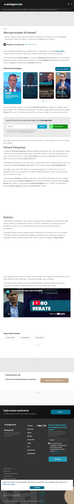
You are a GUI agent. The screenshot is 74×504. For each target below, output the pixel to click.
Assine (59, 412)
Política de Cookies (9, 478)
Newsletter (53, 9)
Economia (32, 9)
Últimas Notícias (13, 9)
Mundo (26, 9)
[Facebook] (45, 426)
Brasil (21, 9)
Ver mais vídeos (62, 69)
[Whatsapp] (41, 426)
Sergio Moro (60, 51)
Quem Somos (7, 468)
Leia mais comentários (54, 380)
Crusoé (5, 9)
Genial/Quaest (25, 337)
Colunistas (45, 9)
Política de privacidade (10, 473)
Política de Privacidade (27, 132)
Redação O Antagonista (15, 44)
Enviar (42, 126)
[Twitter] (37, 426)
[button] (43, 101)
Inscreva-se (59, 126)
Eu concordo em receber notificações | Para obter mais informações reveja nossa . (21, 131)
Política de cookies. (8, 484)
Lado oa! (38, 9)
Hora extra (6, 471)
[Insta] (43, 426)
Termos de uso (8, 476)
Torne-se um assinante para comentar (20, 379)
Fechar (37, 488)
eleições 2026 (10, 337)
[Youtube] (39, 426)
